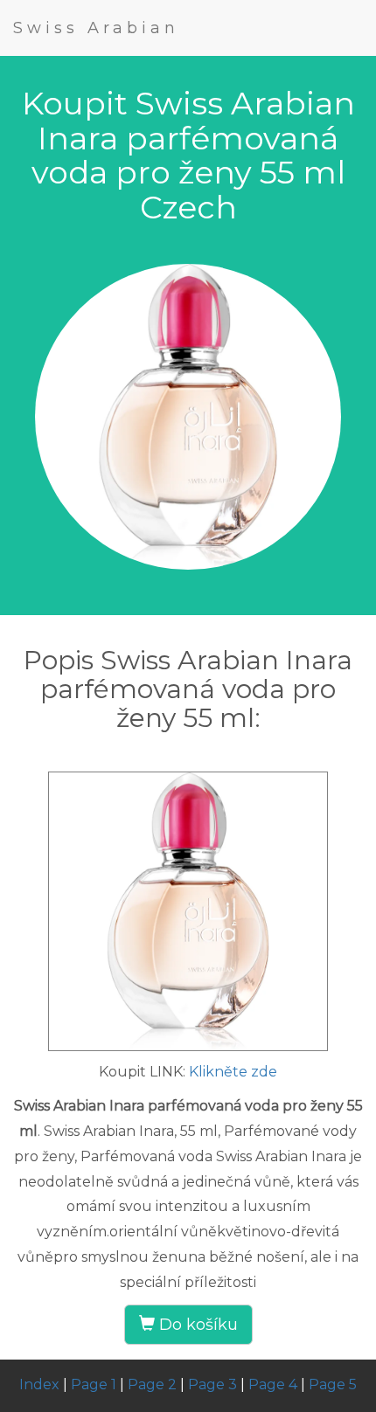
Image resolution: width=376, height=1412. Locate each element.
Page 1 (93, 1384)
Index (39, 1384)
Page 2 (152, 1384)
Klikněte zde (233, 1071)
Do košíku (196, 1324)
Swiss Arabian (96, 28)
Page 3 (212, 1384)
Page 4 (272, 1384)
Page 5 (333, 1384)
